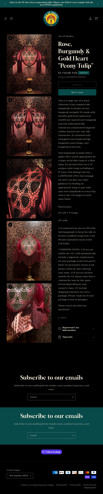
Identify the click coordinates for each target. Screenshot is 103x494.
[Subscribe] (73, 397)
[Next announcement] (98, 4)
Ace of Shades (32, 485)
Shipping (62, 77)
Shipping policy (90, 488)
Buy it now (77, 92)
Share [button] (63, 317)
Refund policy (62, 485)
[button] (6, 19)
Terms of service (90, 485)
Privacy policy (75, 485)
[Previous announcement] (5, 4)
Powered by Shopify (46, 485)
